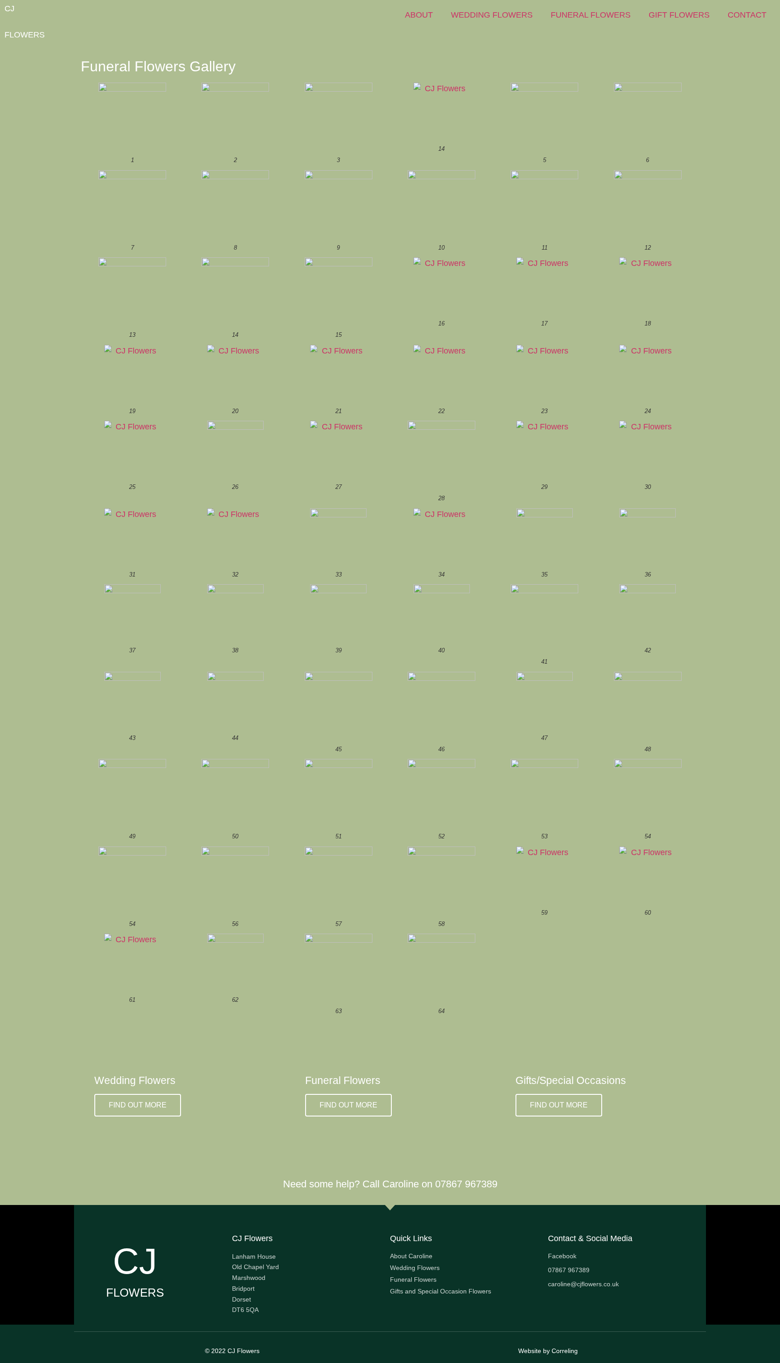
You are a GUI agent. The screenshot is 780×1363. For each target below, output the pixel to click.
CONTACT (747, 14)
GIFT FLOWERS (679, 14)
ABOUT (419, 14)
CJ (9, 8)
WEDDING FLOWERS (492, 14)
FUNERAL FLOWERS (591, 14)
